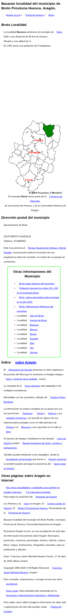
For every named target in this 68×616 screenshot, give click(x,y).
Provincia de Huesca (19, 512)
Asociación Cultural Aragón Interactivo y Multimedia (32, 595)
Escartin (34, 338)
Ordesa (10, 427)
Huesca (52, 413)
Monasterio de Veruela (20, 369)
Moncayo (26, 427)
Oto (32, 347)
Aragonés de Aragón (46, 496)
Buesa (33, 334)
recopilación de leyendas (19, 459)
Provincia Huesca (34, 15)
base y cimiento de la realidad (21, 379)
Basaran (34, 325)
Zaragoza (27, 413)
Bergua (33, 329)
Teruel (40, 413)
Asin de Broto (37, 315)
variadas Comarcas (16, 418)
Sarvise (34, 352)
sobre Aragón (25, 362)
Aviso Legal (12, 590)
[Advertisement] (34, 84)
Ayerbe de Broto (38, 320)
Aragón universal (57, 459)
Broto (51, 15)
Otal (32, 343)
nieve (26, 503)
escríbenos (11, 584)
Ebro (8, 431)
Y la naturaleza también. (38, 492)
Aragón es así (13, 15)
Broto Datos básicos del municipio (36, 283)
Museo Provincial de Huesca (33, 508)
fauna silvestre (32, 386)
